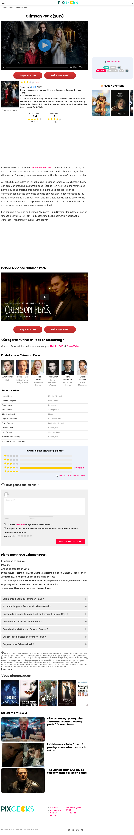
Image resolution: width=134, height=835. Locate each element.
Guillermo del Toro (41, 167)
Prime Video (72, 346)
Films (11, 8)
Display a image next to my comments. (30, 524)
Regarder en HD (28, 75)
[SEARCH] (132, 3)
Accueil (4, 8)
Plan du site (71, 813)
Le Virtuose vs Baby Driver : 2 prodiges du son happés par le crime (66, 747)
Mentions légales (73, 808)
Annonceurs (55, 810)
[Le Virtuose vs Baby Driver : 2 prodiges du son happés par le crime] (23, 755)
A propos (54, 808)
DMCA (68, 810)
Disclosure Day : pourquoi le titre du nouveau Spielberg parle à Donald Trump (64, 721)
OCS (60, 346)
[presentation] (85, 366)
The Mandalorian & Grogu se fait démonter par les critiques (67, 771)
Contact (53, 813)
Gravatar (20, 524)
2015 (33, 87)
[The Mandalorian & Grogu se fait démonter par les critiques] (23, 780)
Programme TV (113, 62)
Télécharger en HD (60, 75)
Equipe (53, 815)
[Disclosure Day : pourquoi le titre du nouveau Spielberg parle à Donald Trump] (23, 729)
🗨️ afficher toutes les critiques (70, 476)
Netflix (54, 346)
